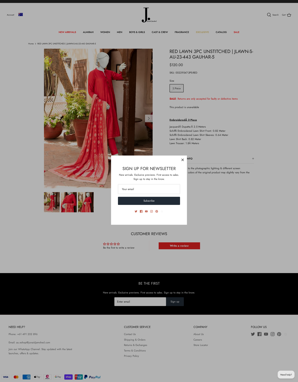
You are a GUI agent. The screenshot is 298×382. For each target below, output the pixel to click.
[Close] (182, 160)
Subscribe (149, 201)
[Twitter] (136, 211)
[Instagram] (151, 211)
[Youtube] (146, 211)
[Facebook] (141, 211)
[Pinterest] (156, 211)
